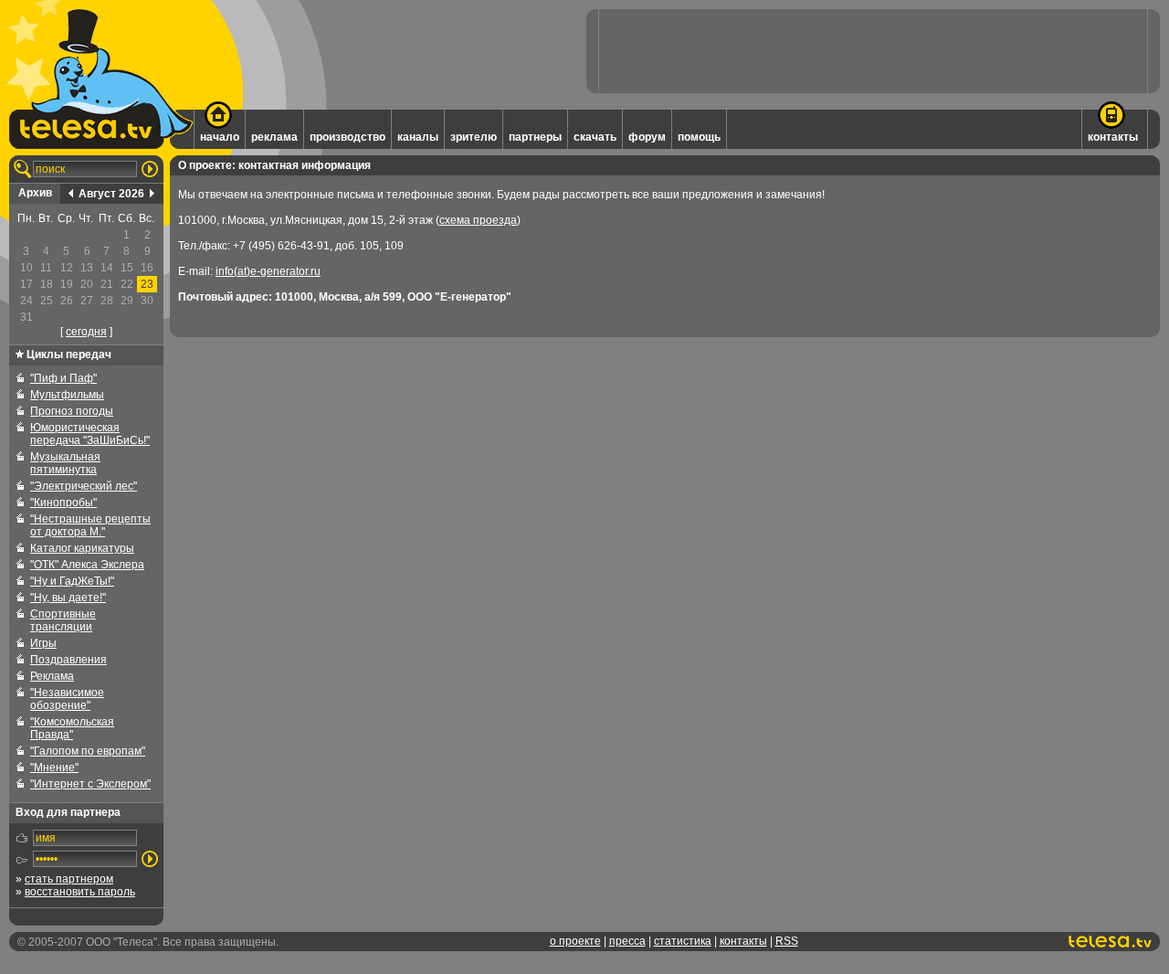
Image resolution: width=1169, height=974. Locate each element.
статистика (682, 941)
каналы (417, 137)
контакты (1113, 137)
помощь (699, 137)
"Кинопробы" (63, 502)
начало (219, 137)
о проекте (575, 941)
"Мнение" (54, 767)
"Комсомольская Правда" (72, 728)
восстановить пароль (80, 891)
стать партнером (69, 879)
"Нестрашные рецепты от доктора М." (90, 525)
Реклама (52, 676)
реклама (274, 137)
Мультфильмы (67, 394)
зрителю (473, 137)
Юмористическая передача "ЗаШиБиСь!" (90, 434)
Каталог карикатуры (82, 548)
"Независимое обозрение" (67, 699)
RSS (786, 941)
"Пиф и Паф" (63, 378)
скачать (595, 137)
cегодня (86, 331)
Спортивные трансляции (63, 620)
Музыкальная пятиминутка (65, 463)
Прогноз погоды (71, 411)
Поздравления (68, 659)
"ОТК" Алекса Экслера (87, 564)
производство (347, 137)
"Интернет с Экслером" (90, 784)
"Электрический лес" (83, 486)
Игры (43, 643)
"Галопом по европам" (87, 751)
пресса (627, 941)
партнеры (535, 137)
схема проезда (478, 220)
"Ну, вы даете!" (68, 597)
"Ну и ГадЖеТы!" (72, 581)
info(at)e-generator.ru (268, 271)
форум (647, 137)
